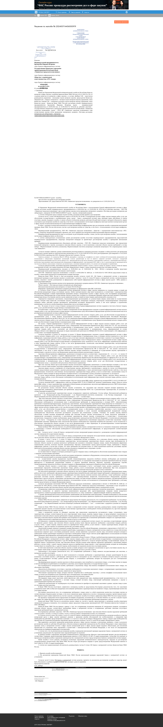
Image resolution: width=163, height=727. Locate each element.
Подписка (71, 716)
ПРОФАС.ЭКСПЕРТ (43, 12)
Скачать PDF (43, 15)
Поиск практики (62, 12)
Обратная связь (82, 716)
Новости (86, 12)
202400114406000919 (66, 26)
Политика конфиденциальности (56, 720)
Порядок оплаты (52, 719)
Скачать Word (55, 15)
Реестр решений (75, 12)
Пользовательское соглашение (56, 717)
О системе (50, 716)
